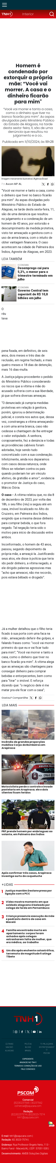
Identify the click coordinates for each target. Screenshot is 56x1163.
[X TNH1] (28, 1031)
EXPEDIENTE (28, 1059)
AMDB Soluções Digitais (35, 1153)
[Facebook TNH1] (22, 1031)
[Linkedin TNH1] (40, 1031)
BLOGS (28, 1047)
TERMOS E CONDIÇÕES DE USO (28, 1066)
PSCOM (46, 1053)
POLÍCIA (28, 1044)
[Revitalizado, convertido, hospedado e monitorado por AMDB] (51, 1123)
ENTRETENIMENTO (46, 1048)
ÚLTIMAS (9, 1044)
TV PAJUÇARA (46, 1044)
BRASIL (28, 1050)
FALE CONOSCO (28, 1069)
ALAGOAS (9, 1050)
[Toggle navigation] (5, 4)
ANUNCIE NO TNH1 (28, 1062)
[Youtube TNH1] (34, 1031)
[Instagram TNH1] (16, 1031)
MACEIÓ (9, 1047)
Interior (28, 13)
